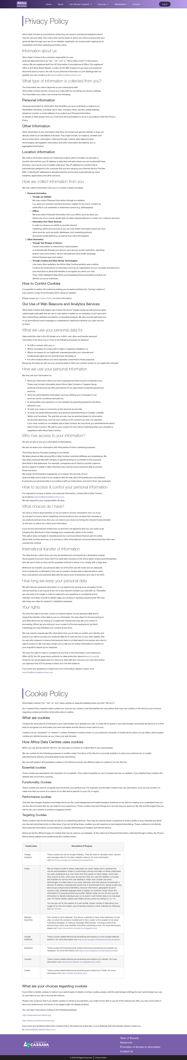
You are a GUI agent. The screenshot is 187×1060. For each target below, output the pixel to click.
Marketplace (120, 4)
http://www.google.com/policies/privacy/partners (72, 860)
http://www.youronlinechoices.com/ (38, 1020)
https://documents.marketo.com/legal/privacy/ (77, 928)
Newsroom (126, 1042)
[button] (165, 4)
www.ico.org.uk (91, 656)
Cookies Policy (46, 298)
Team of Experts (129, 1038)
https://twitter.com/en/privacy (74, 973)
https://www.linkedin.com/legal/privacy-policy (81, 962)
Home (49, 4)
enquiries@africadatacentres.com (65, 75)
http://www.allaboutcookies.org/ (36, 1015)
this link (112, 899)
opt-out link (56, 909)
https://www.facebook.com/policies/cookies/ (98, 951)
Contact (136, 4)
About (60, 4)
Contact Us (126, 1051)
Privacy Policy (100, 1058)
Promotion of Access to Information (140, 1046)
